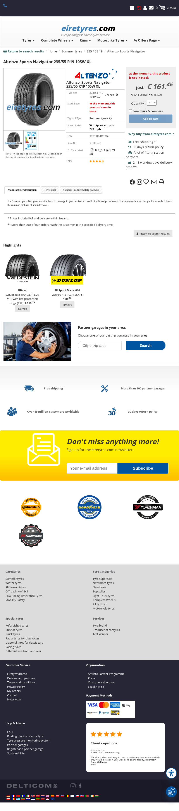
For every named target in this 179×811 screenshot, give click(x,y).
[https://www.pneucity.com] (87, 796)
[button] (171, 773)
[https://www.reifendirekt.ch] (18, 796)
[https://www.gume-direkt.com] (62, 796)
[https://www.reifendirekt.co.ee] (33, 799)
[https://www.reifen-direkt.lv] (43, 799)
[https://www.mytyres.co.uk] (47, 796)
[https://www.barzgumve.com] (23, 799)
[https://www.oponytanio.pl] (8, 799)
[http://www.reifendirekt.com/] (52, 799)
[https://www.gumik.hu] (96, 796)
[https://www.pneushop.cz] (77, 796)
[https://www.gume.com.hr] (28, 799)
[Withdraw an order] (139, 7)
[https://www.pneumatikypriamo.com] (82, 796)
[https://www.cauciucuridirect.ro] (13, 799)
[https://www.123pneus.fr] (13, 796)
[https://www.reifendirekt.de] (8, 796)
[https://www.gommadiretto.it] (28, 796)
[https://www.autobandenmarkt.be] (67, 796)
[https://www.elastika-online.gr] (18, 799)
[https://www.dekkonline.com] (33, 796)
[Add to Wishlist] (146, 182)
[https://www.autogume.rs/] (47, 799)
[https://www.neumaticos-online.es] (52, 796)
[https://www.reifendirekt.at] (57, 796)
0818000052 (7, 5)
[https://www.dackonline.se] (23, 796)
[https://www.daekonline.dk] (38, 796)
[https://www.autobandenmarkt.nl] (43, 796)
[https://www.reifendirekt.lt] (38, 799)
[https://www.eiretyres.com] (92, 796)
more (93, 764)
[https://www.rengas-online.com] (72, 796)
